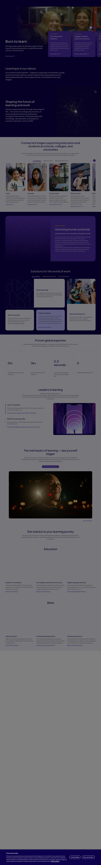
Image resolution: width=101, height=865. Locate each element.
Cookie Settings (75, 857)
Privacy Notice (55, 861)
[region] (50, 857)
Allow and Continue (88, 857)
